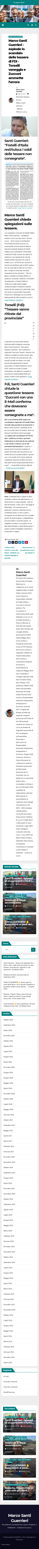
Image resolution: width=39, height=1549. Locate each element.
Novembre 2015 (9, 1194)
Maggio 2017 (8, 1130)
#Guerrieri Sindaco (22, 97)
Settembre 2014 (9, 1262)
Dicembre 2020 (9, 1067)
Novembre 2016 (9, 1162)
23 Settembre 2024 (14, 1449)
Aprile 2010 (8, 1362)
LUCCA (24, 895)
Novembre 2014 (9, 1252)
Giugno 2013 (8, 1326)
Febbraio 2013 (9, 1347)
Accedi (6, 1376)
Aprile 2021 (8, 1062)
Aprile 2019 (8, 1088)
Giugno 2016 (8, 1178)
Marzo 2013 (8, 1341)
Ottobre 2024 (8, 1020)
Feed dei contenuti (10, 1382)
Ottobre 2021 (8, 1041)
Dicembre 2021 (9, 1036)
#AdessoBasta (6, 1544)
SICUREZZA (23, 875)
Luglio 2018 (8, 1104)
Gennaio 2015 (9, 1241)
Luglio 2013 (8, 1320)
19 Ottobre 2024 (13, 1426)
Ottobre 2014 (8, 1257)
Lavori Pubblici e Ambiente (13, 895)
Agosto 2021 (8, 1046)
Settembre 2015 (9, 1204)
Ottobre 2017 (8, 1120)
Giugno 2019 (8, 1078)
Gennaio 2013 (9, 1352)
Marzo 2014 (8, 1289)
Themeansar (19, 1539)
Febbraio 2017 (9, 1146)
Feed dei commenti (11, 1387)
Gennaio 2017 (9, 1152)
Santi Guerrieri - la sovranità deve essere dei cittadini (27, 550)
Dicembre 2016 (9, 1157)
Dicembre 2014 (9, 1246)
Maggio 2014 (8, 1278)
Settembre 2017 (9, 1125)
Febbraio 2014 (9, 1294)
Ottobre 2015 (8, 1199)
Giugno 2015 (8, 1220)
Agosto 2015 (8, 1210)
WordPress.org (9, 1392)
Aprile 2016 (8, 1183)
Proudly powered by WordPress (12, 1537)
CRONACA (7, 916)
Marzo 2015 (8, 1231)
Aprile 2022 (8, 1030)
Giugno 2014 (8, 1273)
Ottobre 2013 (8, 1315)
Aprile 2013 (8, 1336)
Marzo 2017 (8, 1141)
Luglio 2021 (8, 1051)
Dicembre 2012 (9, 1357)
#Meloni (19, 109)
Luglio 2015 (8, 1215)
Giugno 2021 (8, 1057)
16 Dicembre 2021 (13, 1494)
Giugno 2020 (8, 1072)
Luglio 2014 (8, 1268)
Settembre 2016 (9, 1173)
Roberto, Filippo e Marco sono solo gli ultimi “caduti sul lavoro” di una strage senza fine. (17, 996)
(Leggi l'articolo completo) (25, 208)
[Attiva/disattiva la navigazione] (36, 25)
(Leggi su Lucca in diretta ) (15, 468)
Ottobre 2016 (8, 1167)
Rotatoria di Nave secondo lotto (15, 901)
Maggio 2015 (8, 1225)
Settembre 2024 (9, 1025)
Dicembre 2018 (9, 1094)
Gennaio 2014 (9, 1299)
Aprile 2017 (8, 1136)
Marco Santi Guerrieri (19, 11)
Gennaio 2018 (9, 1115)
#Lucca (18, 100)
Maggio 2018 (8, 1109)
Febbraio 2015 (9, 1236)
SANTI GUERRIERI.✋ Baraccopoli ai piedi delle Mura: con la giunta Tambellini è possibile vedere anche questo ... (19, 984)
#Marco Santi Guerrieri (20, 104)
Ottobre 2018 (8, 1099)
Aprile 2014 (8, 1283)
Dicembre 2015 (9, 1188)
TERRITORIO (23, 897)
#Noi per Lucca (21, 112)
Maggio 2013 (8, 1331)
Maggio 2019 (8, 1083)
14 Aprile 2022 (12, 1471)
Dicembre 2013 (9, 1304)
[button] (28, 25)
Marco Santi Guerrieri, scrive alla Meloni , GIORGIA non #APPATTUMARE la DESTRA (11, 553)
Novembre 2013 (9, 1310)
